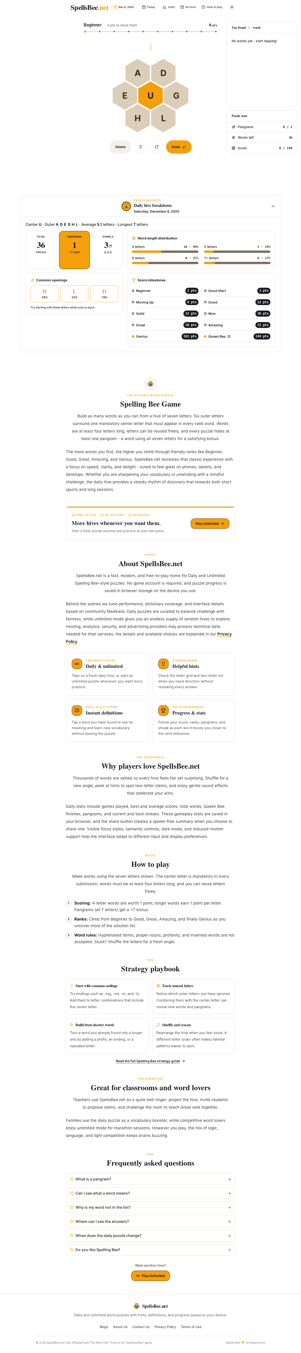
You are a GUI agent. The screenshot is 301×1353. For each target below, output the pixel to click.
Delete (120, 147)
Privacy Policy (165, 1327)
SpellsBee (89, 7)
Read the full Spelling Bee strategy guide (148, 1061)
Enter (176, 147)
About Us (120, 1327)
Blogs (104, 1327)
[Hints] (140, 146)
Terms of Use (191, 1327)
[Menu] (232, 7)
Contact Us (141, 1327)
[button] (150, 27)
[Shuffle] (156, 146)
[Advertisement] (24, 99)
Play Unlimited (207, 523)
